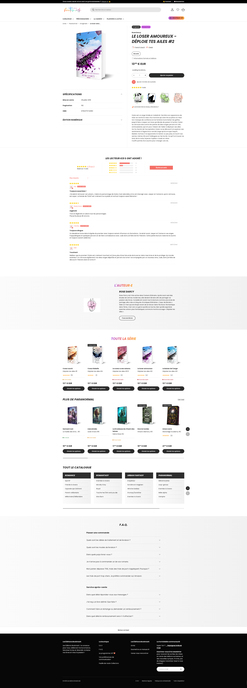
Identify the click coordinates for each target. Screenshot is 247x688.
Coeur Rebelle (93, 368)
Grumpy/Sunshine (134, 493)
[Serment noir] (74, 415)
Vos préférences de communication (106, 658)
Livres (64, 24)
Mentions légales (147, 681)
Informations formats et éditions (145, 58)
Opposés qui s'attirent (73, 489)
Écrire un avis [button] (161, 168)
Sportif (67, 481)
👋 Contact (167, 2)
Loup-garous (163, 485)
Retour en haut (123, 630)
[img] (74, 183)
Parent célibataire (72, 493)
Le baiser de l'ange (170, 368)
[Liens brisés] (98, 415)
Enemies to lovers (103, 481)
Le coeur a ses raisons (121, 368)
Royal (98, 489)
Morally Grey (101, 485)
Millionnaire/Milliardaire (73, 496)
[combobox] (125, 9)
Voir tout (181, 399)
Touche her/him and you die (106, 493)
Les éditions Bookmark (73, 681)
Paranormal (73, 24)
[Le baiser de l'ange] (173, 355)
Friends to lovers (71, 485)
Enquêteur (131, 481)
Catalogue (67, 19)
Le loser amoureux (144, 368)
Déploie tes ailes (149, 41)
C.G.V (137, 681)
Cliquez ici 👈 (122, 2)
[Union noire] (173, 415)
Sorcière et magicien (135, 485)
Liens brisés (92, 429)
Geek (151, 47)
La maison (98, 19)
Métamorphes (164, 481)
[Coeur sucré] (74, 355)
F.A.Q (101, 649)
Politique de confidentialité (162, 681)
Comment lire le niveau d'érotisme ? (146, 107)
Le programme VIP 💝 (107, 653)
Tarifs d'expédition (179, 681)
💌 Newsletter (179, 2)
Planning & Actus (114, 19)
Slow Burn (100, 496)
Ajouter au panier (166, 75)
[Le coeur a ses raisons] (123, 355)
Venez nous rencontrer (139, 653)
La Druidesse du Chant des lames (123, 430)
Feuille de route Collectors (109, 663)
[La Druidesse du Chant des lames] (123, 415)
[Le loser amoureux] (148, 355)
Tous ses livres (127, 318)
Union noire (167, 429)
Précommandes (82, 19)
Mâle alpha (163, 493)
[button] (183, 10)
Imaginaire (83, 24)
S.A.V (100, 645)
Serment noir (68, 429)
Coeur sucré (68, 368)
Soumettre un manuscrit (140, 649)
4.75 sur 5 (90, 166)
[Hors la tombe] (148, 415)
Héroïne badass (133, 489)
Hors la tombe (143, 429)
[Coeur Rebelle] (98, 355)
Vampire (162, 496)
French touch (140, 47)
